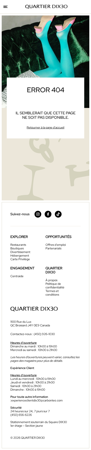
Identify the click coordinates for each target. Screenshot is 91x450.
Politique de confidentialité (55, 285)
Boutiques (17, 248)
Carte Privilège (20, 259)
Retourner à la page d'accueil (45, 127)
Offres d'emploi (56, 245)
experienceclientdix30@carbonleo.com (37, 400)
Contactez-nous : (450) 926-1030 (32, 334)
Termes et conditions (52, 292)
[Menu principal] (5, 6)
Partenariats (53, 248)
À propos (51, 280)
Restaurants (18, 245)
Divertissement (20, 252)
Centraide (16, 276)
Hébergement (19, 255)
